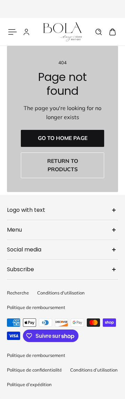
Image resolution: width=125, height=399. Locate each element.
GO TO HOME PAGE (63, 138)
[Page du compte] (26, 32)
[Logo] (62, 31)
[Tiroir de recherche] (99, 32)
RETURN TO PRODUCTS (62, 165)
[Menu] (12, 32)
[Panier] (112, 32)
